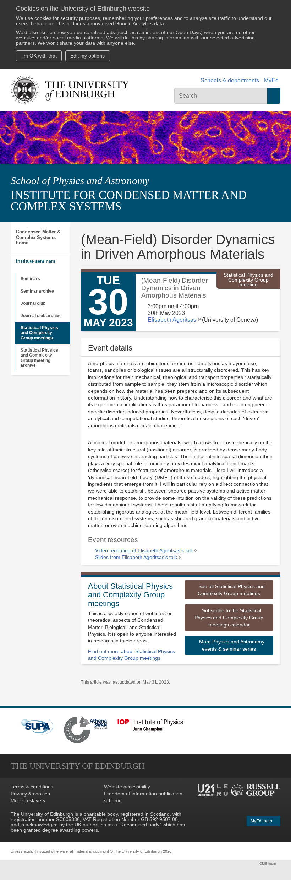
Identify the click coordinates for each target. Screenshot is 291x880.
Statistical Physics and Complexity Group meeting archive (39, 358)
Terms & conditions (32, 786)
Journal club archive (41, 315)
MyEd (271, 80)
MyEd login (262, 821)
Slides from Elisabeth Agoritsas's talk (138, 557)
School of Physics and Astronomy (80, 180)
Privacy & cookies (30, 794)
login (268, 863)
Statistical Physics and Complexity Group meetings (39, 333)
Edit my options (87, 56)
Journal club (33, 303)
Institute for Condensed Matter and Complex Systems (129, 201)
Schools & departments (230, 80)
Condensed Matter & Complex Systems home (38, 237)
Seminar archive (37, 291)
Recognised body (139, 824)
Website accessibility (127, 786)
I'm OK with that (39, 56)
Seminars (30, 278)
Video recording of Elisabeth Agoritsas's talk (146, 550)
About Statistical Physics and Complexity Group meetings (130, 595)
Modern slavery (28, 800)
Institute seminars (35, 261)
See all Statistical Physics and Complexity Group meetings (231, 589)
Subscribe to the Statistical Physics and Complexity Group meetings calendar (228, 618)
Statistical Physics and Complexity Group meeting (248, 280)
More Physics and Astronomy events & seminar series (231, 645)
